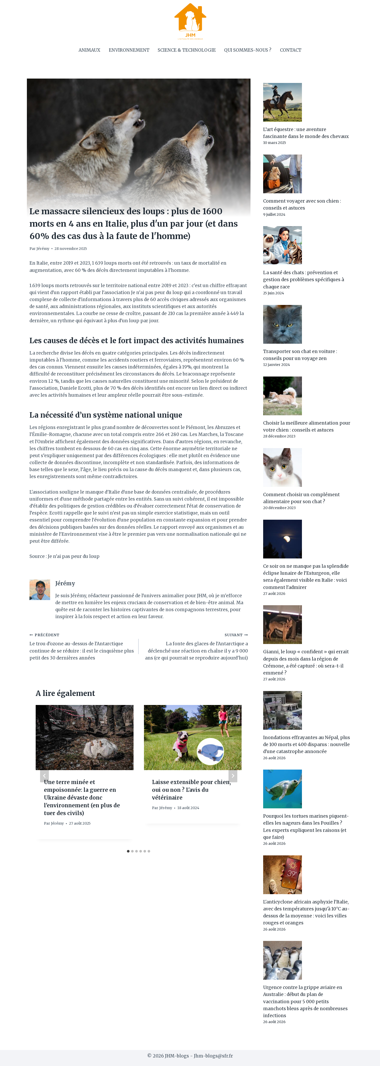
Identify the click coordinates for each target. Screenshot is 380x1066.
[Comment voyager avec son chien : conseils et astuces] (307, 174)
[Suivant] (233, 776)
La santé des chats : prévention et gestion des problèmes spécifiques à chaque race (303, 279)
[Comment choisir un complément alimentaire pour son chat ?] (307, 467)
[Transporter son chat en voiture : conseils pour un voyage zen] (307, 324)
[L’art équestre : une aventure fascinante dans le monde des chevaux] (307, 102)
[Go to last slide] (44, 776)
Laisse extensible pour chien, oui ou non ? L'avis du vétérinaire (191, 790)
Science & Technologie (187, 50)
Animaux (89, 50)
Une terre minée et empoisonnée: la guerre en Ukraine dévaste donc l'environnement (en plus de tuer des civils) (82, 797)
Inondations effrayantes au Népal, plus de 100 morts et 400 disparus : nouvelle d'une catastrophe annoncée (306, 744)
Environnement (129, 50)
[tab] (128, 851)
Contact (290, 50)
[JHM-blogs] (190, 21)
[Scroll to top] (367, 1058)
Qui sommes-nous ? (247, 50)
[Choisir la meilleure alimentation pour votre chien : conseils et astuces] (307, 396)
